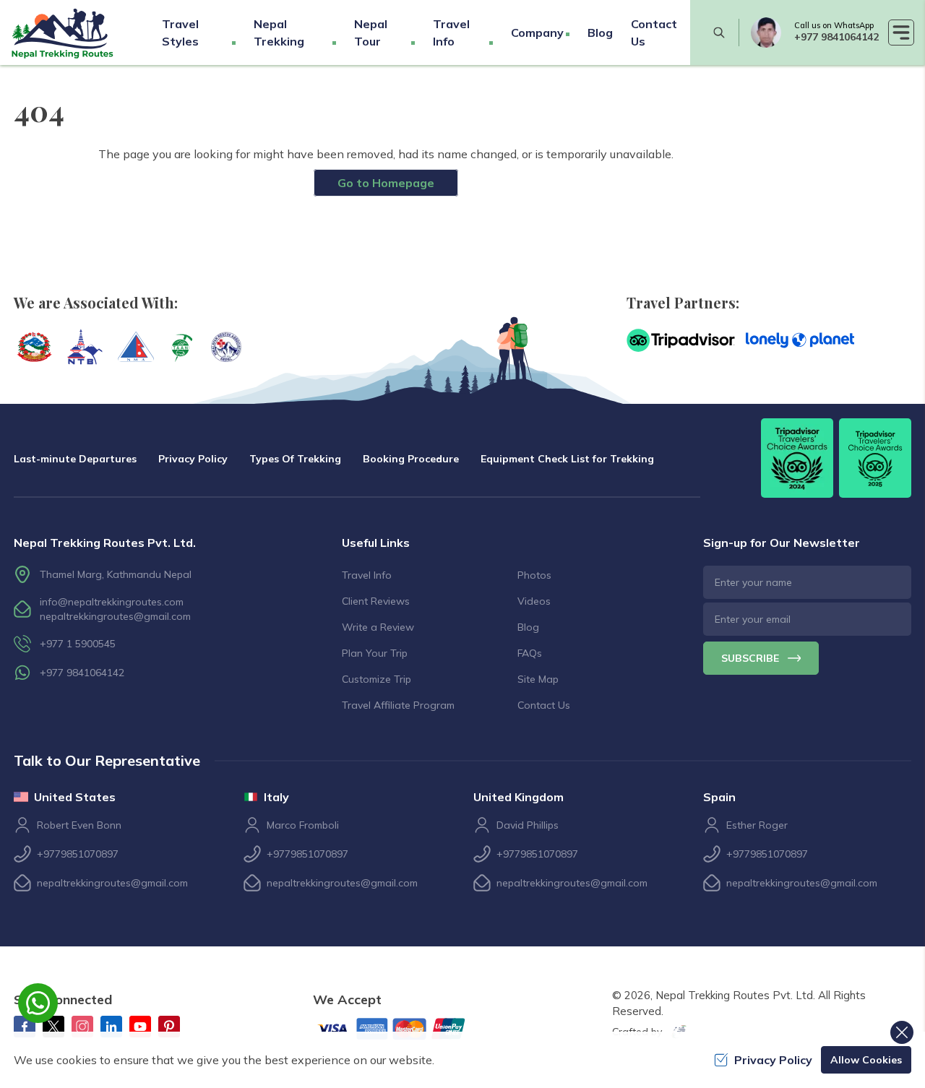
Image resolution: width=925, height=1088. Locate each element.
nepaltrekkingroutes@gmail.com (115, 616)
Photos (534, 575)
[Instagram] (82, 1026)
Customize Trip (376, 679)
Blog (600, 32)
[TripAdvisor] (681, 340)
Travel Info (367, 575)
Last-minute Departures (75, 458)
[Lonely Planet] (800, 340)
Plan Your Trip (375, 653)
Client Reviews (376, 601)
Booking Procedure (411, 458)
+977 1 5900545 (78, 643)
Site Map (538, 679)
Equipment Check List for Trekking (567, 458)
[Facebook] (24, 1026)
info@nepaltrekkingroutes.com (112, 601)
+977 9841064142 (836, 36)
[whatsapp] (766, 32)
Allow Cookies (866, 1059)
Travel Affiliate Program (398, 705)
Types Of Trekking (295, 458)
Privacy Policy (193, 458)
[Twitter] (53, 1026)
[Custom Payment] (403, 1030)
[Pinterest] (169, 1026)
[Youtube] (140, 1026)
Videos (534, 601)
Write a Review (378, 627)
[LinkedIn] (111, 1026)
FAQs (529, 653)
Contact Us (543, 705)
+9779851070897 (78, 853)
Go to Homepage (385, 183)
